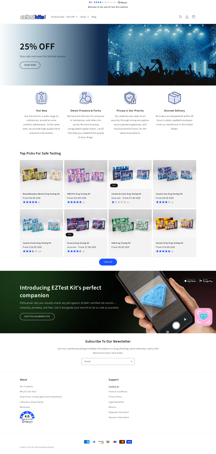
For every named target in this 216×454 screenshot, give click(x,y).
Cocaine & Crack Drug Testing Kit (126, 194)
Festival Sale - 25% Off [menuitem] (63, 16)
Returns (112, 407)
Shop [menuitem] (83, 16)
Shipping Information (119, 412)
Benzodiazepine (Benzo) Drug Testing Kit (41, 194)
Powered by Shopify (46, 447)
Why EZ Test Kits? (28, 391)
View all (108, 261)
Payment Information (119, 417)
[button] (108, 2)
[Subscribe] (131, 361)
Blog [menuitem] (94, 16)
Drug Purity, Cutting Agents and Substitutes (41, 396)
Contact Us (114, 386)
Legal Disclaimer (116, 402)
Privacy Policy (115, 396)
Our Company (26, 386)
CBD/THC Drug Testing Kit (78, 194)
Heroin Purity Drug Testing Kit (169, 243)
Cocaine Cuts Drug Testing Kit (169, 194)
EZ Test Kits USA (32, 447)
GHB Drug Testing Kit (121, 243)
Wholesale (25, 407)
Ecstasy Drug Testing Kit (78, 243)
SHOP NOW (30, 65)
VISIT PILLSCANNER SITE (37, 316)
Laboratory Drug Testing (31, 402)
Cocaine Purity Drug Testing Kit (37, 243)
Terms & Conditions (118, 391)
